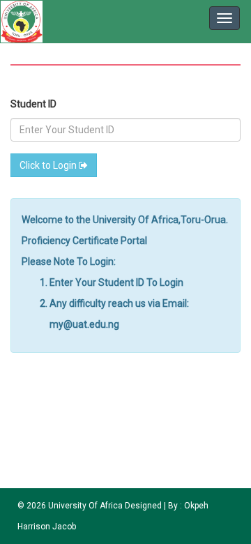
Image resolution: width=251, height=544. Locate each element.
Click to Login (49, 165)
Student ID (33, 103)
